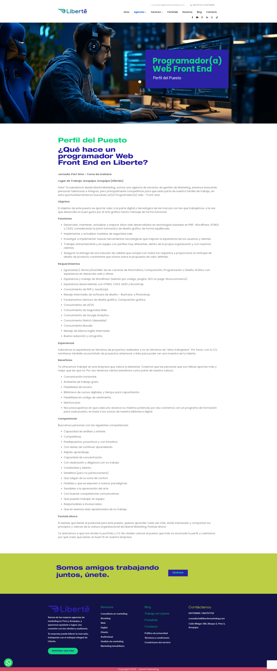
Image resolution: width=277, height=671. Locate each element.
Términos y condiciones (157, 637)
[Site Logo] (72, 11)
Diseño (104, 632)
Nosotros (187, 12)
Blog (199, 12)
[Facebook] (192, 17)
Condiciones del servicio (158, 642)
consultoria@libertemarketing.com (168, 5)
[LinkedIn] (207, 17)
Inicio (126, 12)
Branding (105, 618)
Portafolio (172, 12)
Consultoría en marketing (114, 613)
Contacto (211, 12)
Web (103, 622)
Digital (104, 627)
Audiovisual (107, 636)
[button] (8, 662)
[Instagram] (202, 17)
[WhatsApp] (212, 17)
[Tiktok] (217, 17)
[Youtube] (197, 17)
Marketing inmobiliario (112, 645)
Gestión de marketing (112, 641)
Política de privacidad (156, 633)
